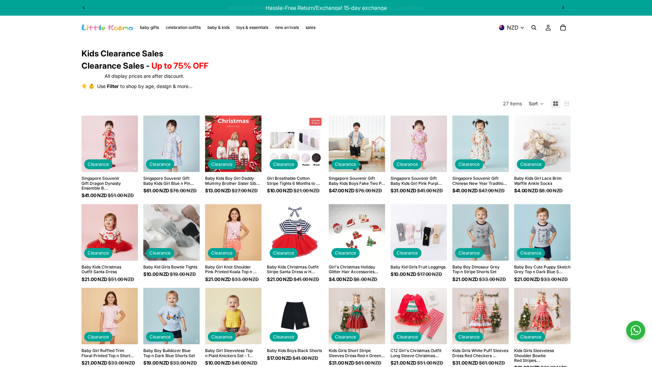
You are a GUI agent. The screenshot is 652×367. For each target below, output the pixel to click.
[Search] (533, 27)
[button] (536, 103)
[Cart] (563, 27)
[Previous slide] (83, 7)
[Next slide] (563, 7)
